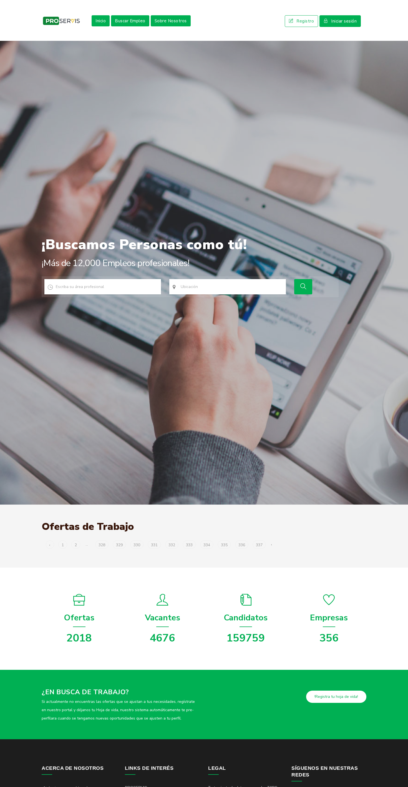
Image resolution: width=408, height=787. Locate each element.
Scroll (398, 773)
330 (137, 545)
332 (171, 545)
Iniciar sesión (344, 21)
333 (189, 545)
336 (241, 545)
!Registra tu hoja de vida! (336, 696)
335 (224, 545)
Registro (305, 21)
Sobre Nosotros (171, 21)
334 (206, 545)
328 (102, 545)
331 (154, 545)
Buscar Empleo (130, 21)
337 (259, 545)
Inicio (100, 21)
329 (119, 545)
